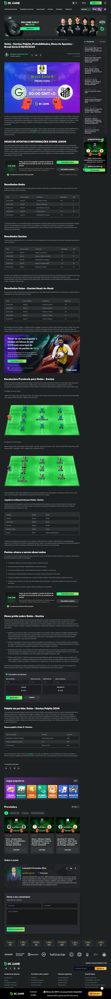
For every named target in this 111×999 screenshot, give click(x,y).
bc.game (30, 754)
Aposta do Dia (14, 813)
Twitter (32, 55)
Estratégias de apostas (10, 982)
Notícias (50, 9)
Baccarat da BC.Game (91, 982)
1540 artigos (44, 873)
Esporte (6, 980)
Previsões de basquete (37, 980)
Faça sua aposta (94, 170)
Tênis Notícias (61, 985)
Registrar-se (95, 3)
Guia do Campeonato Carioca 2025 (93, 91)
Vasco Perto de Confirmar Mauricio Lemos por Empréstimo (92, 131)
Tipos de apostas (8, 987)
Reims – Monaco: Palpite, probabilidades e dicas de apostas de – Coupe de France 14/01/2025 (93, 71)
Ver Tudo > (103, 41)
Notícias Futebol (62, 982)
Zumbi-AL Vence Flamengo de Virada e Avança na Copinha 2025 (93, 101)
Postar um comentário (16, 929)
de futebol (33, 130)
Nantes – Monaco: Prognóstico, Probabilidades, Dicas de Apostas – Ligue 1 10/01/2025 (93, 110)
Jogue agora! (96, 993)
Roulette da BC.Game (90, 977)
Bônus (94, 9)
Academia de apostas (26, 9)
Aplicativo (84, 9)
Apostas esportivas (10, 9)
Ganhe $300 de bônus (67, 162)
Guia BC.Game (40, 9)
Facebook (40, 55)
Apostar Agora (14, 697)
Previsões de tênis (36, 985)
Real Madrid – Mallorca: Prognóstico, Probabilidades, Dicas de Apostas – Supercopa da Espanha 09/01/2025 (93, 121)
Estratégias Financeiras (10, 985)
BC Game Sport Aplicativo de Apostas (95, 985)
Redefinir (32, 697)
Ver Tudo (74, 806)
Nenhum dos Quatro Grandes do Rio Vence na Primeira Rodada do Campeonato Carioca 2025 (93, 60)
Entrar (84, 3)
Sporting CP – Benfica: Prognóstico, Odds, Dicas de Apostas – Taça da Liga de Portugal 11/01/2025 (93, 82)
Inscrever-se (100, 968)
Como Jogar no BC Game (91, 987)
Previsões (59, 9)
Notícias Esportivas (63, 977)
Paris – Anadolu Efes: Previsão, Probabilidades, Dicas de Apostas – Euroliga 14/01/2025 (93, 49)
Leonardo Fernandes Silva (19, 54)
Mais (75, 780)
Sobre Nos (68, 9)
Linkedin (36, 55)
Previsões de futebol (37, 813)
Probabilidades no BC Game (92, 980)
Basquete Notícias (63, 980)
